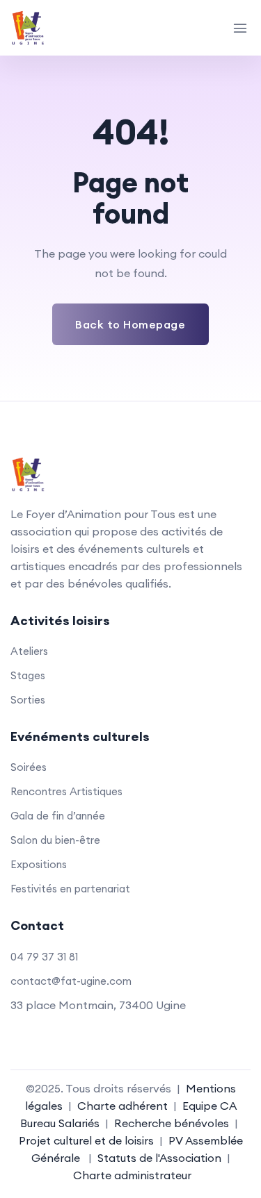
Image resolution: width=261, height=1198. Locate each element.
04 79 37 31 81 (44, 956)
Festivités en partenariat (70, 888)
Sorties (27, 699)
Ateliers (29, 651)
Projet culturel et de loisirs (86, 1140)
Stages (27, 675)
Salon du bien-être (55, 840)
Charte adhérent (122, 1106)
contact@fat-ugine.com (71, 981)
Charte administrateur (132, 1175)
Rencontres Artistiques (66, 791)
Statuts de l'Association (159, 1158)
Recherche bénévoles (171, 1123)
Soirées (28, 767)
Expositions (38, 864)
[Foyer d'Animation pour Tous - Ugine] (58, 27)
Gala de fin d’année (57, 815)
